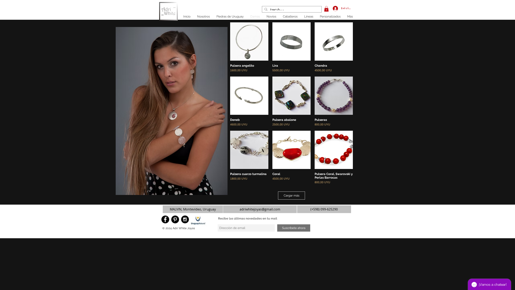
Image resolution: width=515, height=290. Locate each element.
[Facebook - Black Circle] (165, 219)
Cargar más (291, 195)
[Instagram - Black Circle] (185, 219)
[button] (326, 8)
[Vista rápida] (249, 41)
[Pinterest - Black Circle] (175, 219)
